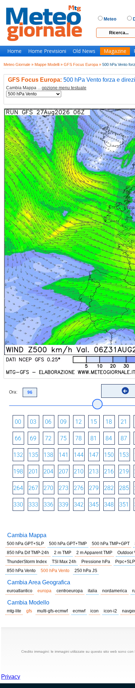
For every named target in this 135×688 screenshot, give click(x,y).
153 (124, 454)
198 (18, 471)
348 (109, 504)
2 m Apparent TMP (94, 552)
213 (94, 471)
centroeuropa (70, 590)
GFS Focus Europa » (82, 64)
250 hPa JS (86, 570)
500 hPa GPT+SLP (25, 543)
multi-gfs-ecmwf (52, 610)
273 (63, 488)
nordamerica (114, 590)
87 (124, 438)
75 (63, 438)
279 (94, 488)
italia (92, 590)
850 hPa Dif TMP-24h (28, 552)
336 (48, 504)
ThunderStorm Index (27, 561)
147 (94, 454)
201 (33, 471)
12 (78, 421)
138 (48, 454)
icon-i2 (110, 610)
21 (124, 421)
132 (18, 454)
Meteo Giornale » (18, 64)
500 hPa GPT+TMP (68, 543)
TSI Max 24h (64, 561)
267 (33, 488)
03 (33, 421)
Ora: (13, 392)
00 (18, 421)
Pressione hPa (95, 561)
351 (124, 504)
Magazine (115, 51)
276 (79, 488)
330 (18, 504)
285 (124, 488)
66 (18, 438)
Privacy (10, 677)
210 (79, 471)
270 (48, 488)
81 (93, 438)
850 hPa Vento (21, 570)
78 (78, 438)
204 (48, 471)
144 (79, 454)
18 (108, 421)
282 (109, 488)
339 (63, 504)
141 (63, 454)
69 (33, 438)
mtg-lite (14, 610)
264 (18, 488)
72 (48, 438)
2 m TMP (62, 552)
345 (94, 504)
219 (124, 471)
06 (48, 421)
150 (109, 454)
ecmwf (79, 610)
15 (93, 421)
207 (63, 471)
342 (79, 504)
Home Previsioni (47, 51)
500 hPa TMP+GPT (111, 543)
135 (33, 454)
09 (63, 421)
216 (109, 471)
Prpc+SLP (125, 561)
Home (14, 51)
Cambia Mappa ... (46, 88)
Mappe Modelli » (49, 64)
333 (33, 504)
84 (108, 438)
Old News (84, 51)
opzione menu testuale (64, 87)
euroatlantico (19, 590)
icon (94, 610)
